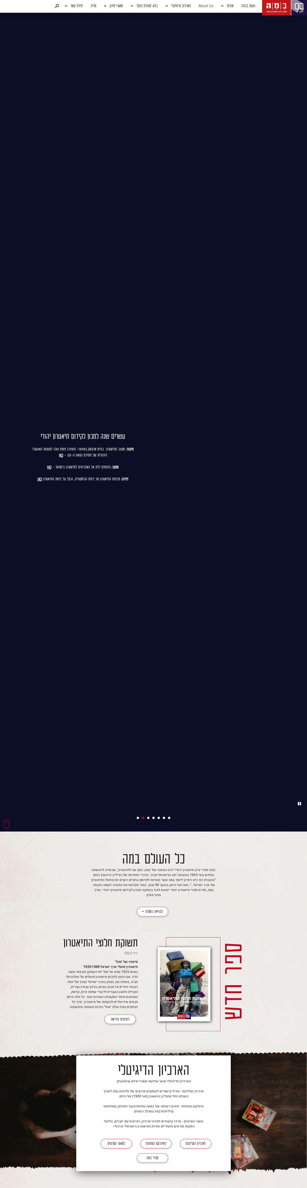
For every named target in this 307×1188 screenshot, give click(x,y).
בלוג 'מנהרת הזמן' (146, 6)
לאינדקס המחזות (156, 1144)
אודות (229, 6)
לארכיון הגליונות (195, 1144)
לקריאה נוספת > (150, 913)
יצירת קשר (76, 6)
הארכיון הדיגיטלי (180, 6)
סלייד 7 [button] (169, 818)
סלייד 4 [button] (153, 818)
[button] (153, 6)
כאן (61, 455)
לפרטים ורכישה (120, 1020)
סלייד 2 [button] (143, 818)
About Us (206, 6)
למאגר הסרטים (116, 1144)
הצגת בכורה (248, 6)
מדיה (93, 6)
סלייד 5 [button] (159, 818)
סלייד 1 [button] (138, 818)
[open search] (57, 6)
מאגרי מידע (116, 6)
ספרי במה (153, 1158)
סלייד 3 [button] (148, 818)
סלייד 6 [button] (164, 818)
